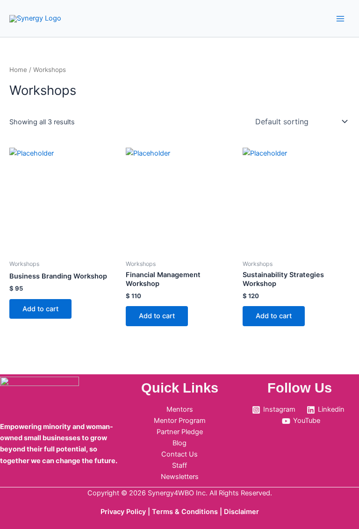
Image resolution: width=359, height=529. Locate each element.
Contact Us (179, 454)
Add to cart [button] (40, 309)
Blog (179, 443)
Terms (163, 512)
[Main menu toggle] (340, 18)
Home (18, 69)
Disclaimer (241, 512)
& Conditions (196, 512)
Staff (179, 465)
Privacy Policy (123, 512)
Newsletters (180, 476)
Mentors (179, 409)
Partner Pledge (180, 432)
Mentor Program (180, 420)
